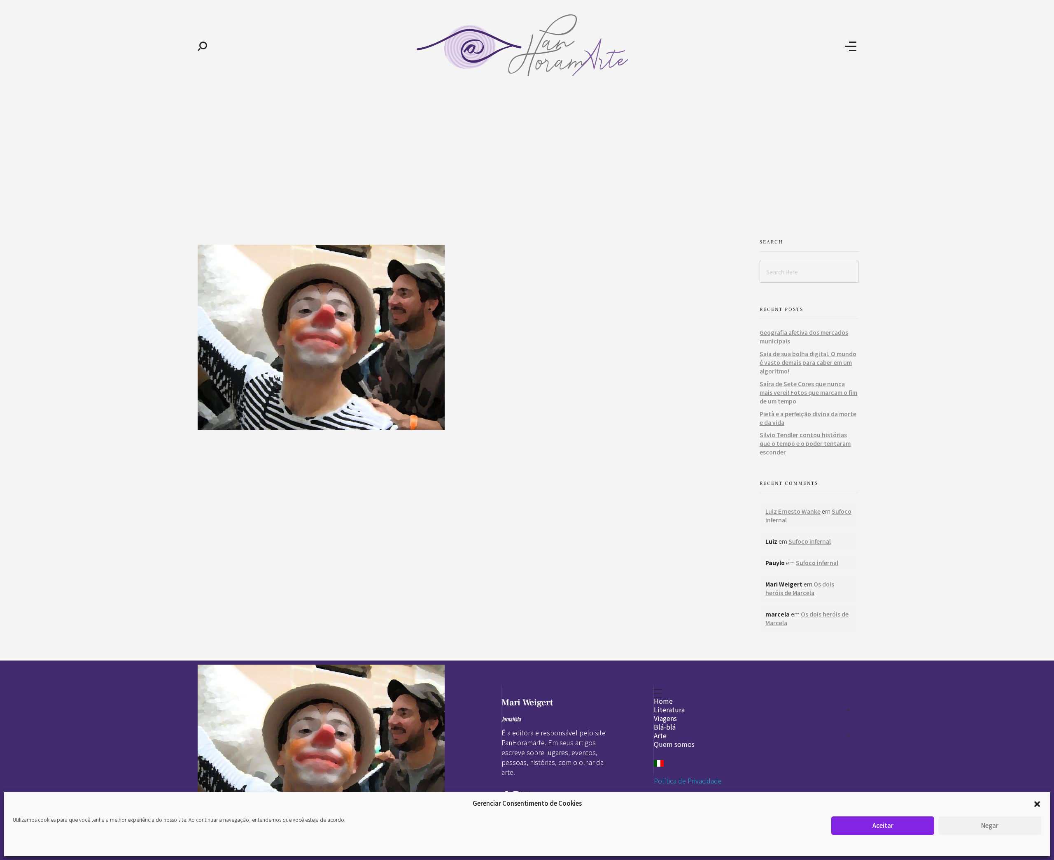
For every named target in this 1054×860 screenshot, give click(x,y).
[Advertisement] (527, 155)
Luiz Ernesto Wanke (793, 511)
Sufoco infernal (809, 541)
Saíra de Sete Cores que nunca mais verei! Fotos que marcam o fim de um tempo (808, 392)
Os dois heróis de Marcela (799, 588)
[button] (1037, 803)
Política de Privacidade (688, 781)
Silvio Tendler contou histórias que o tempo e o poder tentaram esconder (805, 443)
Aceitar (882, 825)
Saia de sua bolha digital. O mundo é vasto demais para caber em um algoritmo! (808, 362)
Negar (989, 825)
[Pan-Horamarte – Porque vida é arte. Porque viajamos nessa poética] (526, 45)
